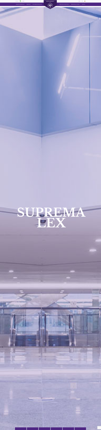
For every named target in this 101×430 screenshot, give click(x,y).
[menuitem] (85, 1)
